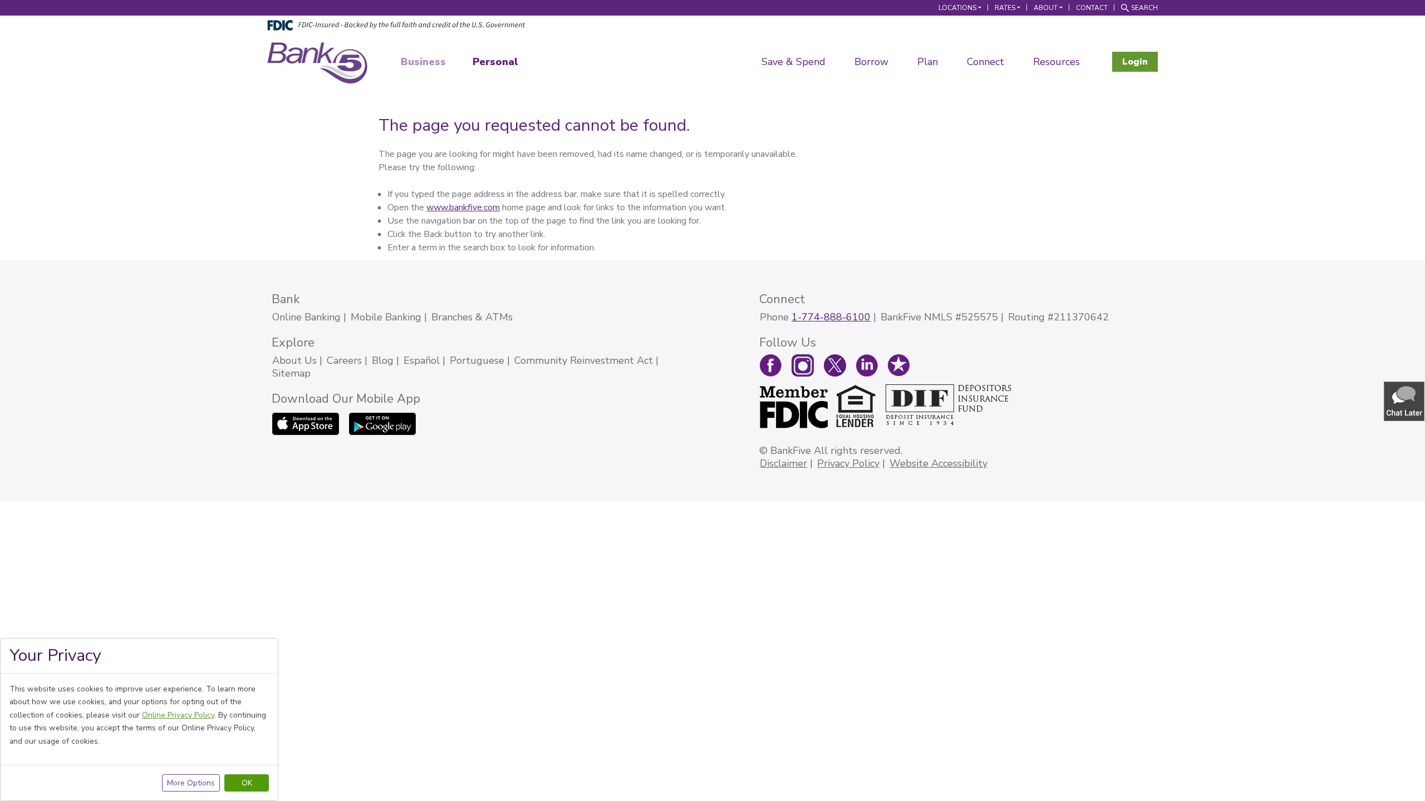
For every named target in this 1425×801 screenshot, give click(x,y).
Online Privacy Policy (178, 715)
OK (247, 783)
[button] (1404, 401)
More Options (191, 783)
